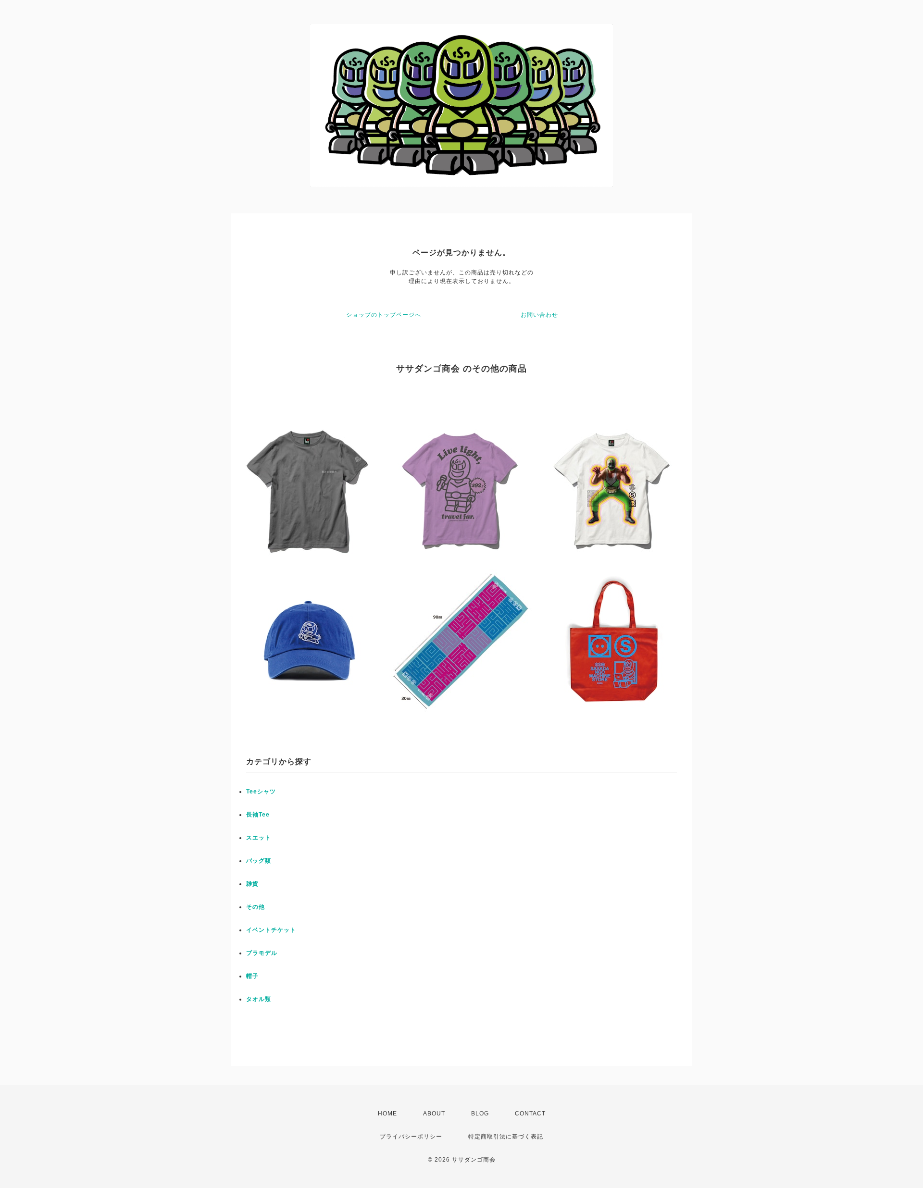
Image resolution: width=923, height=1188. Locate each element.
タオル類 (258, 999)
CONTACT (530, 1113)
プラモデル (261, 953)
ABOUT (434, 1113)
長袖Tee (258, 814)
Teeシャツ (261, 791)
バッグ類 (258, 860)
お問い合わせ (539, 314)
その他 (255, 906)
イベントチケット (271, 930)
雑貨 (252, 883)
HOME (387, 1113)
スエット (258, 837)
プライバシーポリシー (411, 1136)
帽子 (252, 976)
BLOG (480, 1113)
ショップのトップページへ (383, 314)
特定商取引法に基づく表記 (505, 1136)
